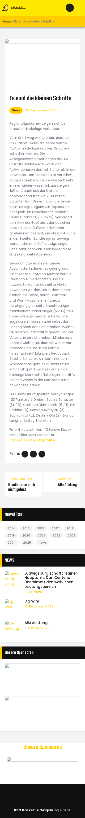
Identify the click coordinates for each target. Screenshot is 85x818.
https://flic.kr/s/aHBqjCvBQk (32, 440)
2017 (55, 528)
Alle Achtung (36, 623)
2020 (26, 535)
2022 (56, 535)
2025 (27, 542)
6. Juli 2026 (33, 592)
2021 (41, 535)
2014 (11, 528)
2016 (40, 528)
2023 (72, 535)
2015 (26, 528)
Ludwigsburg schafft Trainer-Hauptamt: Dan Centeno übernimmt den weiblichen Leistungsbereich (52, 580)
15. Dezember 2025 (39, 606)
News (16, 110)
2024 (12, 542)
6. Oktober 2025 (37, 628)
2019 (11, 535)
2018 (69, 528)
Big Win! (32, 601)
